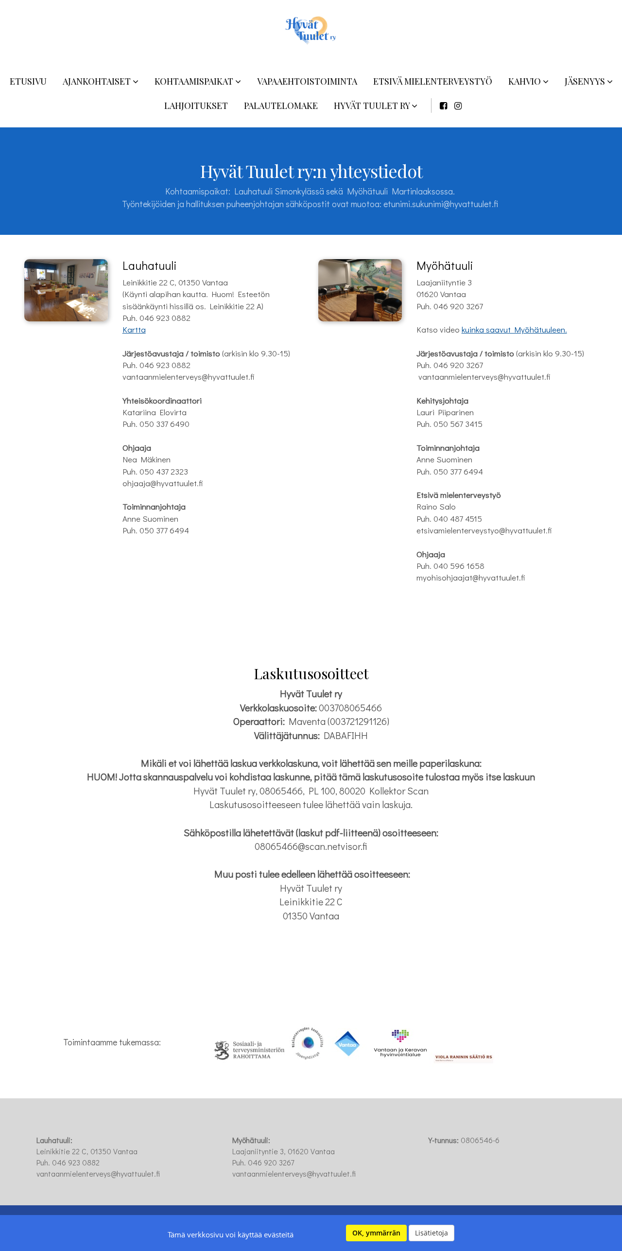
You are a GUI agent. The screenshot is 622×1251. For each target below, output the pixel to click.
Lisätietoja (431, 1232)
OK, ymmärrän (376, 1232)
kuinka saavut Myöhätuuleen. (514, 329)
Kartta (134, 329)
